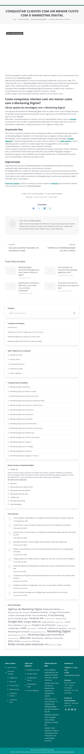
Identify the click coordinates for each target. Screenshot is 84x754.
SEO (47, 644)
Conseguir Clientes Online (40, 197)
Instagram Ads (26, 625)
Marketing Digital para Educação (21, 419)
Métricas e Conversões (54, 638)
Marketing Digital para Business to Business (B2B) (25, 341)
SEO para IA (53, 644)
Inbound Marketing (14, 625)
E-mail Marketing (56, 615)
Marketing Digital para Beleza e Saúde (23, 391)
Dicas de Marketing (39, 615)
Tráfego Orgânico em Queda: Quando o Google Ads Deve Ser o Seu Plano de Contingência (44, 559)
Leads (23, 628)
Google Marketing (48, 622)
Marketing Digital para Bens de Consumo (24, 396)
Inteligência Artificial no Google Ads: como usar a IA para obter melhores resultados (42, 585)
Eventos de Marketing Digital (18, 618)
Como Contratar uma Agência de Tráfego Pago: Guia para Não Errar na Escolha (40, 592)
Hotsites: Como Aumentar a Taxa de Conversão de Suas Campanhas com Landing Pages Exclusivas (43, 550)
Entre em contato (12, 183)
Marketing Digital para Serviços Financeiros (25, 437)
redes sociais (65, 141)
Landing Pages (13, 628)
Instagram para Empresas (44, 625)
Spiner (59, 645)
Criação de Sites (13, 701)
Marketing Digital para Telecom (21, 451)
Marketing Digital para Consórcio (17, 635)
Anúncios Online (51, 609)
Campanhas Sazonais (39, 612)
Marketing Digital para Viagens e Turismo (24, 456)
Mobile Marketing (38, 638)
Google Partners (59, 622)
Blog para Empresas (15, 612)
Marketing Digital (53, 197)
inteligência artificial (62, 625)
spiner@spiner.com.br (72, 675)
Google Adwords (32, 621)
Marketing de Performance (38, 632)
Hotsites (67, 622)
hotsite (73, 119)
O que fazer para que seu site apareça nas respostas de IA (68, 285)
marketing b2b (71, 628)
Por (53, 194)
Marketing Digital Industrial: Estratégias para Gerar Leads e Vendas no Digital (28, 271)
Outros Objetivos (16, 373)
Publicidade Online (26, 641)
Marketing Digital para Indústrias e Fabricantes (24, 337)
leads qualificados (32, 628)
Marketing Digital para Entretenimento (23, 424)
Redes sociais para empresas (26, 644)
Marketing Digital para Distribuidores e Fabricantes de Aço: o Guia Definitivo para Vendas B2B (44, 567)
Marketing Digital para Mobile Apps (22, 433)
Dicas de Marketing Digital (14, 33)
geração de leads (61, 618)
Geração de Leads (16, 355)
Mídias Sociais (14, 641)
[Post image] (10, 271)
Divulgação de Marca (17, 364)
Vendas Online (15, 359)
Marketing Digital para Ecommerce (22, 414)
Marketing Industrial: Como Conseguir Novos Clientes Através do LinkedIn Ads (40, 542)
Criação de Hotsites (13, 694)
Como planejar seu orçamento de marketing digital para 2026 (67, 270)
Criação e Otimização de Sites (19, 615)
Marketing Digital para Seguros (20, 442)
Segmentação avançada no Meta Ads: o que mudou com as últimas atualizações (28, 287)
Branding (26, 612)
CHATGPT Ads (12, 327)
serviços (54, 183)
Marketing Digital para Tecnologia (21, 446)
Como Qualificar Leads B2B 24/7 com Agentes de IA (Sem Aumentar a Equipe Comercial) (43, 518)
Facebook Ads (36, 618)
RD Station (36, 641)
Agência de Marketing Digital (25, 609)
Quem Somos (12, 667)
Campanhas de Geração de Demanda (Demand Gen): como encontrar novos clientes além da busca (44, 577)
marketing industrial (13, 638)
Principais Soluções (10, 672)
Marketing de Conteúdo (19, 631)
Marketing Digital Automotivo (20, 387)
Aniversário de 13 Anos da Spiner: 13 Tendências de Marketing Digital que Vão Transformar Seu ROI (44, 533)
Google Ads (15, 621)
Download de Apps (16, 369)
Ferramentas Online (49, 618)
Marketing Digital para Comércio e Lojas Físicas (26, 405)
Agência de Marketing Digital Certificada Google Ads (58, 752)
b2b (62, 609)
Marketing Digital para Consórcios (21, 410)
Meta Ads (25, 638)
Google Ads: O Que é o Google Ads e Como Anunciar (25, 332)
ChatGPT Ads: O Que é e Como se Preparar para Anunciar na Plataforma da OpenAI (41, 525)
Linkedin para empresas (57, 628)
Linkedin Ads (42, 628)
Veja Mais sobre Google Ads (17, 479)
